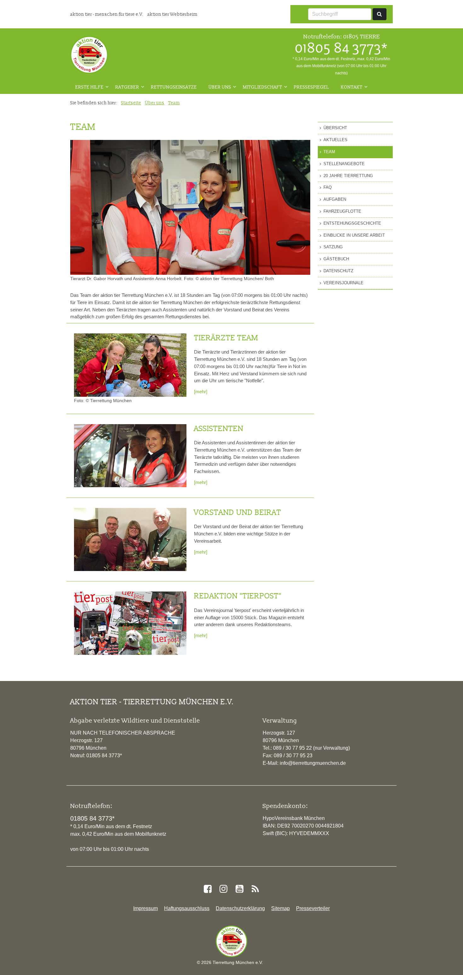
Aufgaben (334, 199)
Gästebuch (336, 259)
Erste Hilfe (89, 86)
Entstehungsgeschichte (352, 223)
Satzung (333, 247)
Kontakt (352, 86)
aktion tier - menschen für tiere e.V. (107, 14)
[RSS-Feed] (255, 889)
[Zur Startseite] (89, 55)
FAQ (327, 187)
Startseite (131, 103)
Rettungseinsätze (174, 86)
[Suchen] (379, 14)
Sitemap (280, 908)
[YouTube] (239, 889)
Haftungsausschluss (186, 908)
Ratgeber (127, 86)
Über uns (220, 86)
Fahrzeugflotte (342, 211)
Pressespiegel (311, 86)
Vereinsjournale (343, 282)
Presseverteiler (313, 908)
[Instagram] (223, 889)
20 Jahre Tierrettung (348, 175)
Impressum (145, 908)
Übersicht (335, 127)
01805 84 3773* (341, 48)
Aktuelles (335, 139)
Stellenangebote (344, 163)
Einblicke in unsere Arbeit (354, 235)
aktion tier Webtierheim (172, 14)
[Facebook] (207, 889)
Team (174, 103)
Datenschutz (338, 270)
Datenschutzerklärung (240, 908)
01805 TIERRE (361, 36)
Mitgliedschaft (262, 86)
